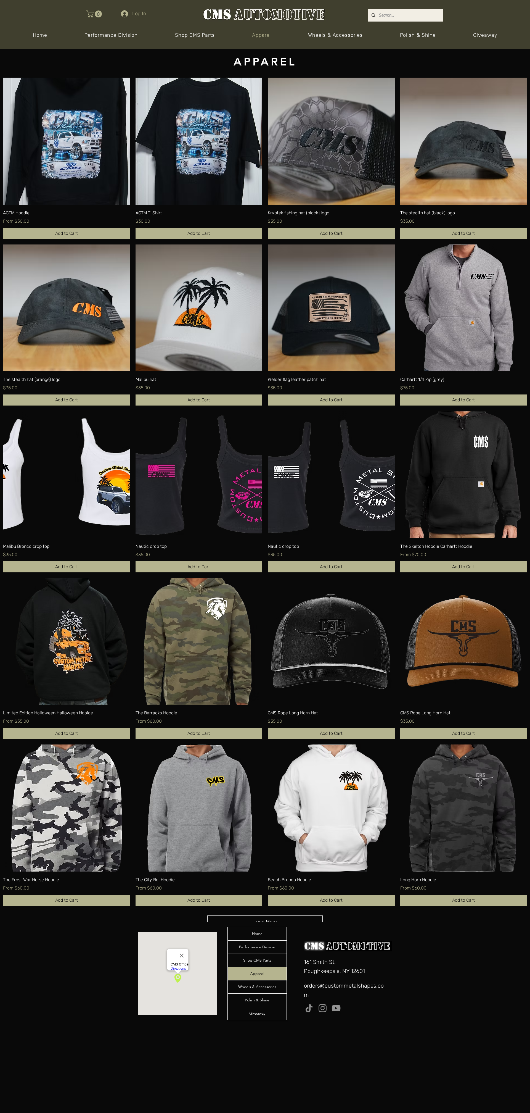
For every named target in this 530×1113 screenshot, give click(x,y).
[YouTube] (336, 1008)
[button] (95, 13)
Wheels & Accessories (257, 986)
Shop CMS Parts (257, 960)
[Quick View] (66, 141)
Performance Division (257, 946)
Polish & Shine (257, 1000)
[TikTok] (309, 1008)
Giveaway (257, 1013)
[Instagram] (322, 1008)
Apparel (257, 973)
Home (257, 933)
